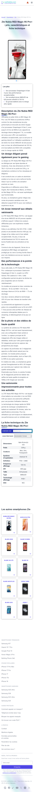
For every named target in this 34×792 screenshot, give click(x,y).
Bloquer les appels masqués (11, 716)
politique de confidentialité (9, 772)
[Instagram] (25, 787)
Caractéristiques (7, 436)
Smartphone (10, 17)
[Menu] (32, 2)
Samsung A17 (6, 643)
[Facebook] (9, 787)
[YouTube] (17, 787)
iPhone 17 (4, 674)
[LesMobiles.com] (8, 2)
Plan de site (5, 745)
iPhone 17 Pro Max (7, 667)
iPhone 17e (5, 678)
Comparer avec (7, 431)
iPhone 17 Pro (6, 670)
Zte (15, 17)
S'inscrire (17, 767)
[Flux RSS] (29, 787)
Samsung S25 (6, 701)
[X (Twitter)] (21, 787)
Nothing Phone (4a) (8, 658)
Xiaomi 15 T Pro (6, 647)
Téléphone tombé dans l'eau (11, 713)
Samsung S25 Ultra (8, 697)
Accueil (3, 17)
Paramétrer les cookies (9, 742)
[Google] (5, 787)
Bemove (12, 783)
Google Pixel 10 (6, 651)
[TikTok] (13, 787)
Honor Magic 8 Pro (8, 654)
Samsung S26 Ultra (8, 690)
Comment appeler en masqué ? (12, 709)
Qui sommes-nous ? (8, 749)
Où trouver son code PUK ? (10, 720)
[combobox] (22, 431)
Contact (4, 728)
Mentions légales (7, 732)
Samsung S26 (6, 693)
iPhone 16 (4, 681)
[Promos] (28, 2)
